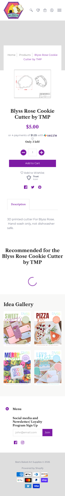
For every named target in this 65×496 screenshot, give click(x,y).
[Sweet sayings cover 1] (17, 328)
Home (11, 55)
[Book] (17, 367)
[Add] (41, 152)
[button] (31, 10)
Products (25, 55)
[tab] (18, 204)
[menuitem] (31, 10)
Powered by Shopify (33, 468)
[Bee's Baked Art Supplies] (13, 10)
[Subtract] (23, 152)
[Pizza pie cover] (47, 328)
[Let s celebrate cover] (47, 367)
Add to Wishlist (33, 172)
